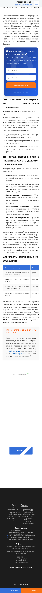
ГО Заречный (28, 518)
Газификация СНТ (14, 513)
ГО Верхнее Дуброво (28, 514)
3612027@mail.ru (19, 354)
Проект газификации (14, 514)
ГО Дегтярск (28, 520)
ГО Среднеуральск (28, 523)
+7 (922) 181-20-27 (13, 351)
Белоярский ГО (28, 509)
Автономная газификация (11, 519)
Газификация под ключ (12, 510)
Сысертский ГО (28, 511)
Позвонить (33, 590)
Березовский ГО (28, 513)
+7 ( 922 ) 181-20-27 (23, 2)
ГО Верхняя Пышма (28, 516)
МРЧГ (14, 507)
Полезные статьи (13, 516)
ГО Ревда (28, 522)
